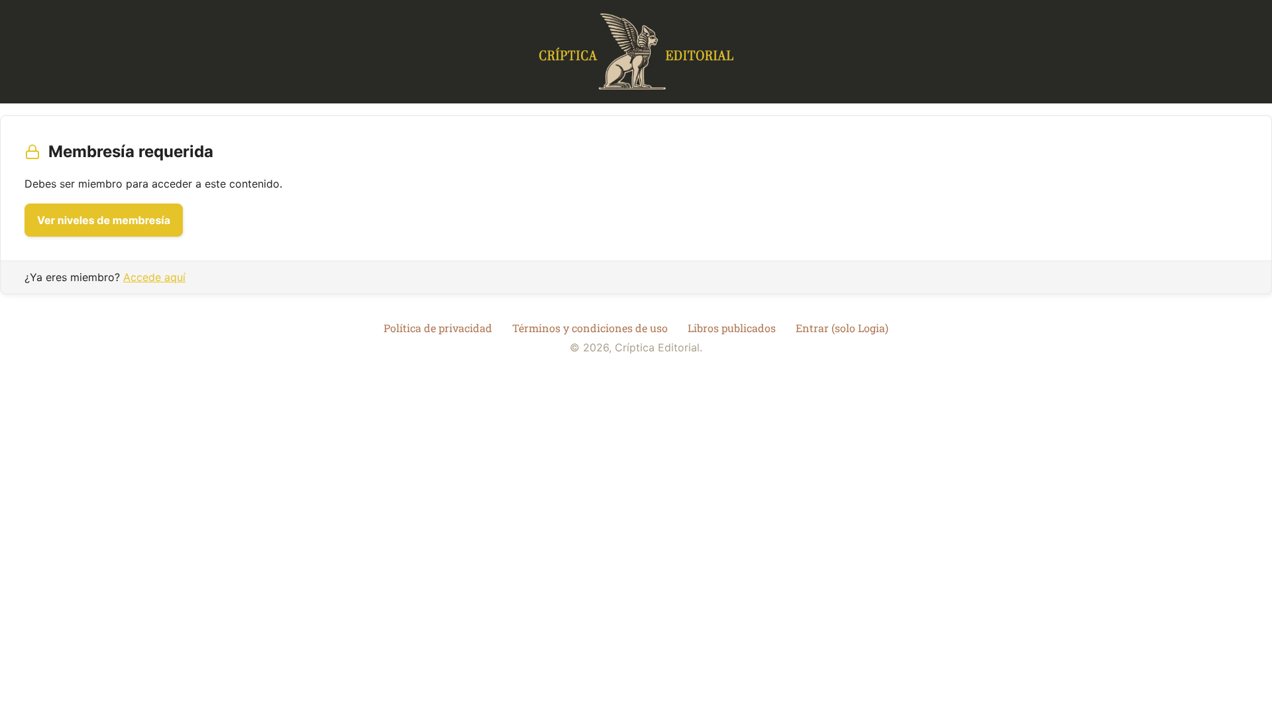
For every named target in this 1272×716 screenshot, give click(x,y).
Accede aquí (154, 277)
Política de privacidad (438, 328)
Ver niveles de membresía (103, 220)
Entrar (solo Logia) (842, 328)
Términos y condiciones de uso (590, 328)
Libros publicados (732, 328)
